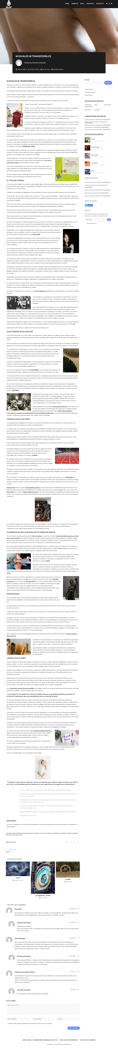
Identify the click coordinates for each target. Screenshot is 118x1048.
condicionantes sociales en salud (25, 833)
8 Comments (102, 140)
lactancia (42, 833)
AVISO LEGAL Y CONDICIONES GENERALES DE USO (39, 1040)
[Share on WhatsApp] (78, 842)
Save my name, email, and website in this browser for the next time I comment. (30, 1023)
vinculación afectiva (16, 834)
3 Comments (102, 172)
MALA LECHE (36, 234)
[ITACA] (87, 171)
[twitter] (86, 205)
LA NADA (68, 879)
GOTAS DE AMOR (89, 89)
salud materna (55, 833)
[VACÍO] (87, 140)
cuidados (36, 833)
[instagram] (91, 205)
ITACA (18, 878)
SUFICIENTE (97, 109)
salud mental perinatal (65, 833)
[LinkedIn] (111, 3)
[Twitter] (107, 3)
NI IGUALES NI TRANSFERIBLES (103, 119)
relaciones (48, 833)
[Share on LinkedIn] (74, 842)
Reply (78, 908)
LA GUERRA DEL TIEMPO (43, 895)
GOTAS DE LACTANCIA (90, 92)
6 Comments (99, 148)
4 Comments (101, 156)
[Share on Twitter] (66, 842)
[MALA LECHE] (87, 156)
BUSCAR (87, 79)
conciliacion (12, 833)
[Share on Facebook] (70, 842)
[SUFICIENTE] (87, 163)
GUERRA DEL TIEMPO (29, 146)
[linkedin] (89, 205)
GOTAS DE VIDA (34, 69)
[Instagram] (109, 3)
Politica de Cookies (88, 1040)
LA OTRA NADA (107, 104)
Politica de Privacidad (69, 1040)
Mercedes (18, 909)
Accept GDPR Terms (92, 223)
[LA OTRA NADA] (87, 148)
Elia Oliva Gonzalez (39, 63)
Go (109, 219)
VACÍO (95, 104)
